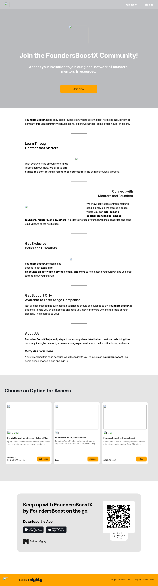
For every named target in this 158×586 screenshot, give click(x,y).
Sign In (149, 4)
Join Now (131, 4)
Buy (141, 459)
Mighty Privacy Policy (144, 579)
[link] (28, 433)
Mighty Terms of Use (121, 579)
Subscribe (43, 459)
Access (92, 459)
